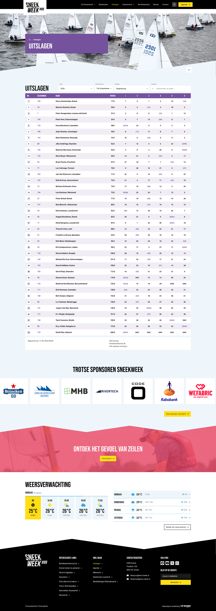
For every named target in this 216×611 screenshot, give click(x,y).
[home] (34, 7)
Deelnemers (127, 4)
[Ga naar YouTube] (167, 563)
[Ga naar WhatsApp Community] (177, 563)
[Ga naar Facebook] (162, 563)
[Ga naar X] (172, 563)
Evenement (100, 84)
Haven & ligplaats (66, 572)
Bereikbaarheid (144, 4)
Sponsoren (63, 595)
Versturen (174, 582)
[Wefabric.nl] (185, 606)
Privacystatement (31, 606)
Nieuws (156, 4)
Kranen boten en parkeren (69, 568)
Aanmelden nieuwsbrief (68, 590)
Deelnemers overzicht (101, 577)
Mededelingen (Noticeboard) (104, 581)
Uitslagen (115, 4)
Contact (165, 4)
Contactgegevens (134, 557)
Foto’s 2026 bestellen (67, 586)
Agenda (184, 4)
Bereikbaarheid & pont (68, 563)
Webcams (97, 572)
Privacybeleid (43, 606)
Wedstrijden (103, 4)
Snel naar (97, 557)
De (87, 4)
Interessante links (67, 557)
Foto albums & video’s (68, 581)
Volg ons (164, 557)
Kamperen (63, 577)
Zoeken (153, 84)
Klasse (117, 84)
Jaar (60, 84)
